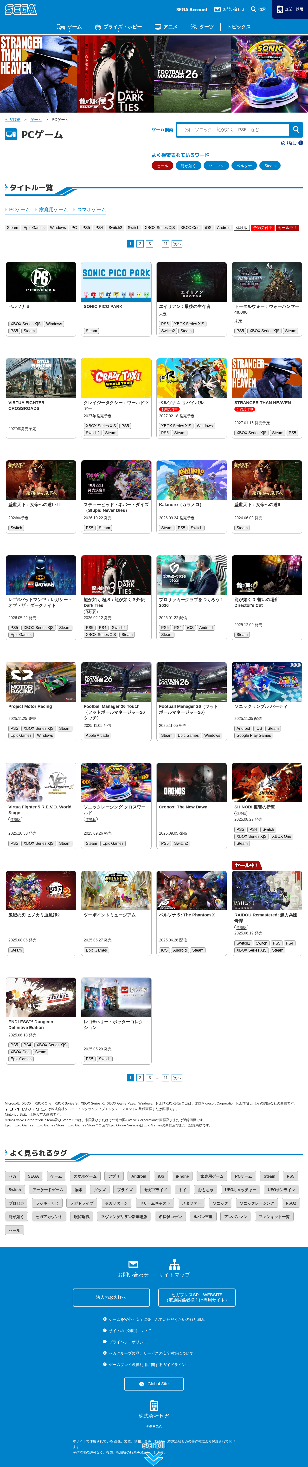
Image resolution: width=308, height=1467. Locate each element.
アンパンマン (235, 1217)
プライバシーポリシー (128, 1342)
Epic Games (34, 228)
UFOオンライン (281, 1190)
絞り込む (288, 143)
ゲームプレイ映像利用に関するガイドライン (147, 1365)
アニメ (170, 26)
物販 (79, 1190)
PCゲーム (19, 209)
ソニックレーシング (257, 1203)
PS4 (99, 228)
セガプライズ (155, 1190)
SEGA (33, 1176)
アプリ (114, 1176)
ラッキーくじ (47, 1203)
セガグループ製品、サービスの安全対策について (151, 1353)
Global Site (158, 1383)
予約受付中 (262, 228)
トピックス (239, 26)
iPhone (182, 1176)
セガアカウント (49, 1217)
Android (224, 228)
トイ (182, 1190)
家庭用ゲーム (53, 209)
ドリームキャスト (155, 1203)
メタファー (191, 1203)
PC (74, 228)
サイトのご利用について (130, 1331)
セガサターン (116, 1203)
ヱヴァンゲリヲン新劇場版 (124, 1217)
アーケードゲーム (47, 1190)
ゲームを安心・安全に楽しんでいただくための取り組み (157, 1319)
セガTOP (12, 120)
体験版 (242, 228)
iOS (208, 228)
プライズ (125, 1190)
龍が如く (188, 166)
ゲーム (74, 26)
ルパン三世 (203, 1217)
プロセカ (16, 1203)
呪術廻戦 (82, 1217)
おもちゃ (205, 1190)
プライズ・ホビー (122, 26)
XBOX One (189, 228)
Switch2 (115, 228)
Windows (58, 228)
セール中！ (287, 228)
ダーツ (206, 26)
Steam (270, 166)
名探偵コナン (170, 1217)
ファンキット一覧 (274, 1217)
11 (166, 244)
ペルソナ (244, 166)
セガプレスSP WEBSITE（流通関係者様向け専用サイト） (196, 1297)
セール (162, 166)
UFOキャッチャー (240, 1190)
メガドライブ (81, 1203)
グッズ (100, 1190)
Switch (133, 228)
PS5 (86, 228)
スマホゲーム (91, 209)
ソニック (216, 166)
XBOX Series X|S (160, 228)
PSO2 (291, 1203)
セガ (12, 1176)
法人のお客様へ (111, 1297)
